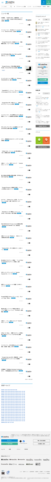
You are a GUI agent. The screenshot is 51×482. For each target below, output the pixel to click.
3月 (8, 389)
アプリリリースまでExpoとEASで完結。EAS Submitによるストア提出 (42, 98)
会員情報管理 (32, 471)
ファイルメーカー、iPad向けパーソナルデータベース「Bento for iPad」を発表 (11, 30)
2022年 (2, 396)
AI (14, 6)
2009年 (2, 417)
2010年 (2, 415)
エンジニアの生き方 (37, 6)
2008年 (2, 419)
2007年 (2, 420)
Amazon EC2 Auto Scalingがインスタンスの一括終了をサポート (44, 46)
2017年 (2, 404)
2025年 (2, 391)
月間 (46, 19)
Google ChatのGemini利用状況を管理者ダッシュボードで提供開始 (44, 33)
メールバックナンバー (43, 76)
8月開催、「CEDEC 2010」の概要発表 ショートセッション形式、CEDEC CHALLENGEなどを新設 (12, 19)
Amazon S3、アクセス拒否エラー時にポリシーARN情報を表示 (43, 38)
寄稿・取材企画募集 (41, 440)
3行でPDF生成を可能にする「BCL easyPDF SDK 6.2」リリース (11, 54)
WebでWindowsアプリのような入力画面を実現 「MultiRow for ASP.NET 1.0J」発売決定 (12, 225)
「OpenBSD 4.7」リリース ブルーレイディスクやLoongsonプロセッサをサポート (12, 91)
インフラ (29, 6)
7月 (14, 389)
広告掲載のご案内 (41, 443)
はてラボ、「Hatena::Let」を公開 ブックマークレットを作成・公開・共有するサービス (12, 201)
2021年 (2, 397)
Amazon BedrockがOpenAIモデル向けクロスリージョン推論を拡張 (44, 50)
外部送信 (48, 473)
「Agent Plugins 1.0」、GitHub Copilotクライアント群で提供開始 (43, 54)
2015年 (2, 407)
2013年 (2, 411)
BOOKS (26, 449)
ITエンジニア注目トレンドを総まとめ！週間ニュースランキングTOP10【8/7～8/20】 (43, 110)
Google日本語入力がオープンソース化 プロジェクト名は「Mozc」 (12, 297)
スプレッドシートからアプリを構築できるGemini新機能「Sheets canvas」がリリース (44, 42)
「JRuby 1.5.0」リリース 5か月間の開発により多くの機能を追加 (11, 151)
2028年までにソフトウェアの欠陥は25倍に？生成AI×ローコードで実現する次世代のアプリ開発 (42, 116)
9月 (18, 391)
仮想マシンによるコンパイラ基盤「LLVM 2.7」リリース (11, 285)
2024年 (2, 393)
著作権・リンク (25, 471)
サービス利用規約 (47, 471)
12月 (24, 391)
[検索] (11, 6)
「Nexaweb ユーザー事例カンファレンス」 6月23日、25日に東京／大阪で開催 (11, 212)
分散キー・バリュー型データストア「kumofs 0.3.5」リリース (11, 321)
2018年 (2, 402)
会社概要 (41, 471)
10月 (20, 391)
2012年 (2, 412)
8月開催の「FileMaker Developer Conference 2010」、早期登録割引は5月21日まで (11, 370)
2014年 (2, 409)
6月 (13, 389)
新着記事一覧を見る (43, 126)
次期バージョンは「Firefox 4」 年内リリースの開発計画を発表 (11, 236)
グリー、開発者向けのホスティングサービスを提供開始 (12, 139)
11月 (22, 391)
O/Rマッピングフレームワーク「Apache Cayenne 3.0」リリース (10, 273)
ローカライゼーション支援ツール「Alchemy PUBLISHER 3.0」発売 (11, 79)
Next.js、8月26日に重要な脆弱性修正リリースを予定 (43, 58)
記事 (39, 93)
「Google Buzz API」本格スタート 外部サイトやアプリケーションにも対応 (12, 103)
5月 (11, 389)
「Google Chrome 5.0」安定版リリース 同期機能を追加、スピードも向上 (11, 42)
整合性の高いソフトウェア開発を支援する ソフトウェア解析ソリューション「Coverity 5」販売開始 (12, 310)
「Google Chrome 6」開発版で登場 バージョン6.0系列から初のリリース (11, 188)
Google (3, 70)
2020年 (2, 399)
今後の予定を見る (43, 147)
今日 (39, 19)
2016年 (2, 406)
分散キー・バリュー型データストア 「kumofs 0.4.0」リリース (12, 164)
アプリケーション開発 (21, 6)
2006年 (2, 422)
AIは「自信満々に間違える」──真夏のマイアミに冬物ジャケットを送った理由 (42, 122)
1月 (5, 389)
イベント (18, 449)
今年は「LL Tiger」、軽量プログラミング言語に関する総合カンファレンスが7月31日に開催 (12, 334)
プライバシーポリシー (42, 473)
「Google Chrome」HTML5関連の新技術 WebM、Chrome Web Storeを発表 (11, 67)
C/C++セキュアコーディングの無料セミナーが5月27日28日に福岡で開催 (12, 127)
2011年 (2, 414)
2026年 (2, 389)
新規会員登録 (43, 79)
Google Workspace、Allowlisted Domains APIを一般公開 (43, 30)
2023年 (2, 394)
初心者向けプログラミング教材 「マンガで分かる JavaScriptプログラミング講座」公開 (12, 261)
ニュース (46, 93)
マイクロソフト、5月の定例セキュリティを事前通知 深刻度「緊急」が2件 (12, 345)
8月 (16, 389)
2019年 (2, 401)
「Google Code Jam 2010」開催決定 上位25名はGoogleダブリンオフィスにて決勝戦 (11, 358)
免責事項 (36, 471)
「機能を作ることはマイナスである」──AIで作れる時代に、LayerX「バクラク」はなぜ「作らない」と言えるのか (42, 103)
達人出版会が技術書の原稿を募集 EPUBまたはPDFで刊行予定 (12, 176)
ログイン (43, 82)
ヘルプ (21, 471)
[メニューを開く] (2, 2)
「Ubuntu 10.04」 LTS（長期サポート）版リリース (12, 248)
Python (44, 6)
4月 (10, 389)
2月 (6, 389)
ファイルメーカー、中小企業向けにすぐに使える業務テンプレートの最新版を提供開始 (12, 115)
